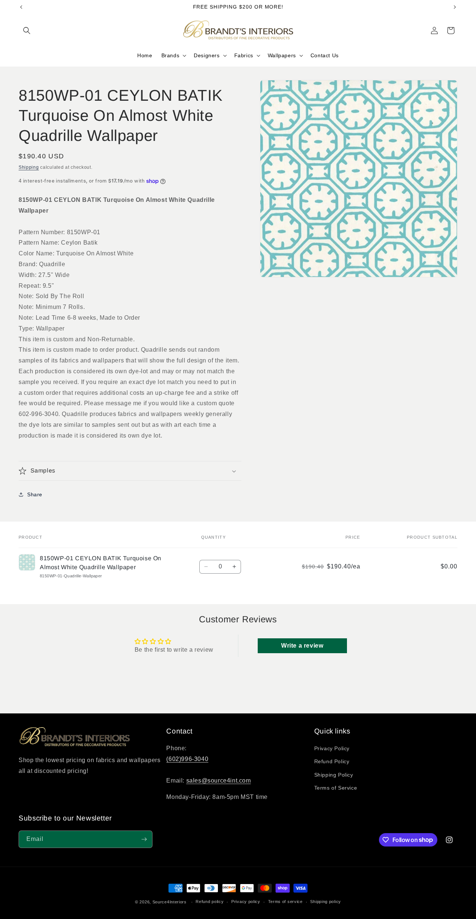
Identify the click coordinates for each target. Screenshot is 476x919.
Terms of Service (335, 788)
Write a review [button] (302, 645)
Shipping (29, 167)
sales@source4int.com (218, 780)
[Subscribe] (144, 839)
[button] (27, 30)
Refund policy (209, 901)
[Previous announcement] (21, 7)
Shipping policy (325, 901)
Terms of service (285, 901)
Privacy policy (245, 901)
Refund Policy (332, 762)
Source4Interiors (169, 902)
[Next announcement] (455, 7)
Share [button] (34, 494)
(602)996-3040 (187, 759)
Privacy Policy (332, 748)
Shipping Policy (333, 775)
